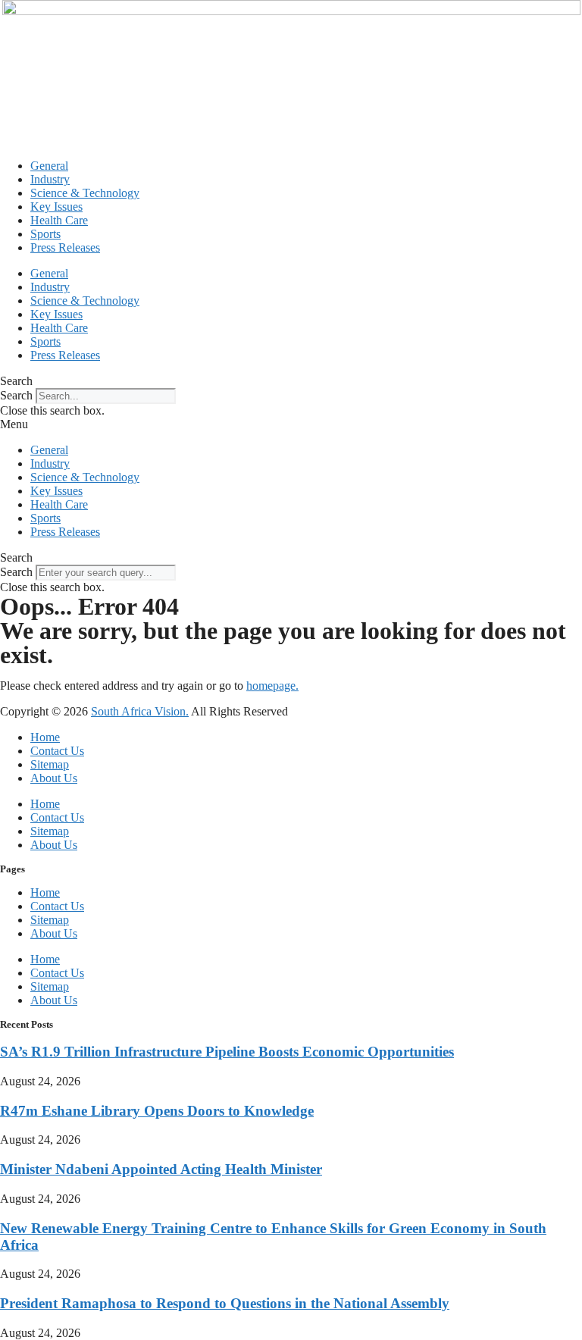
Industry (50, 179)
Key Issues (56, 206)
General (49, 165)
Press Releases (65, 247)
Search (16, 395)
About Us (53, 778)
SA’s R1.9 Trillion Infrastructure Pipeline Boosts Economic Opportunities (227, 1052)
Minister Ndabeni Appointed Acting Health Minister (161, 1169)
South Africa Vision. (140, 711)
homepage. (272, 685)
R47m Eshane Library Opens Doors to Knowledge (157, 1111)
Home (45, 737)
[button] (291, 381)
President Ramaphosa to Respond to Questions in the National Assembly (224, 1303)
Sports (45, 233)
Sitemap (49, 764)
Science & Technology (84, 192)
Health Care (59, 220)
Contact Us (57, 750)
